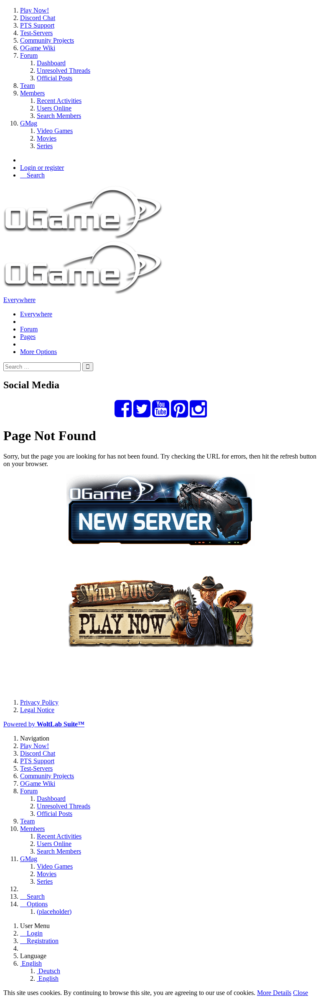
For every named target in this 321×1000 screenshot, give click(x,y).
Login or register (42, 167)
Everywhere (19, 299)
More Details (274, 992)
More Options (38, 351)
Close (300, 992)
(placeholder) (54, 911)
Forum (29, 329)
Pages (28, 336)
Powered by (43, 724)
